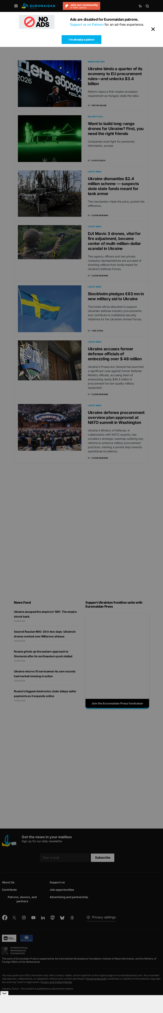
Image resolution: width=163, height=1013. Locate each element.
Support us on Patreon (87, 24)
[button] (16, 6)
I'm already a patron (81, 39)
